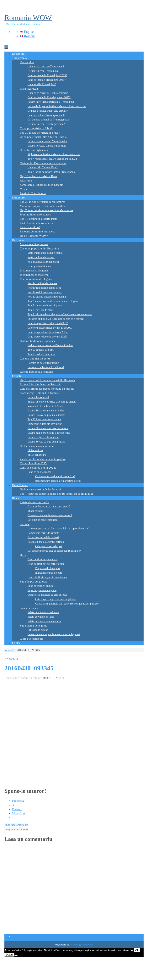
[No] (16, 955)
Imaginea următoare (16, 829)
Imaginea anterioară (16, 824)
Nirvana (74, 944)
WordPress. (87, 944)
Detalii (9, 954)
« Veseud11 (11, 658)
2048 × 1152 (49, 677)
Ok (137, 950)
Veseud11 (10, 650)
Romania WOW (28, 18)
